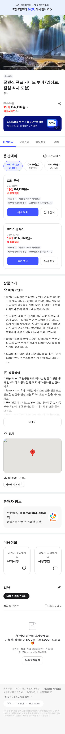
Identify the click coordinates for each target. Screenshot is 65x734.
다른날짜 (53, 155)
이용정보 (40, 142)
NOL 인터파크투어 (16, 596)
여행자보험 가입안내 (13, 692)
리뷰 (56, 142)
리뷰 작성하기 (32, 659)
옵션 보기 (22, 212)
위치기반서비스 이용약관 (28, 688)
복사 (24, 478)
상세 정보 (49, 212)
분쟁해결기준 (46, 692)
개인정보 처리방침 (52, 688)
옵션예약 (8, 142)
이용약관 (7, 688)
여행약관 (31, 692)
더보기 (32, 422)
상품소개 (24, 142)
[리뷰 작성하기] (59, 588)
